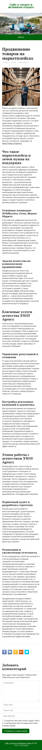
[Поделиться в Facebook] (4, 652)
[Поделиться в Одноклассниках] (15, 652)
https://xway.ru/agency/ (12, 143)
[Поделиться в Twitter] (27, 652)
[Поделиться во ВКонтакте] (10, 652)
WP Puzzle (24, 745)
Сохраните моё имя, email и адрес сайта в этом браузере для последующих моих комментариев (20, 723)
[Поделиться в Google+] (21, 652)
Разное (13, 62)
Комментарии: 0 (23, 62)
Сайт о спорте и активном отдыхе (21, 5)
